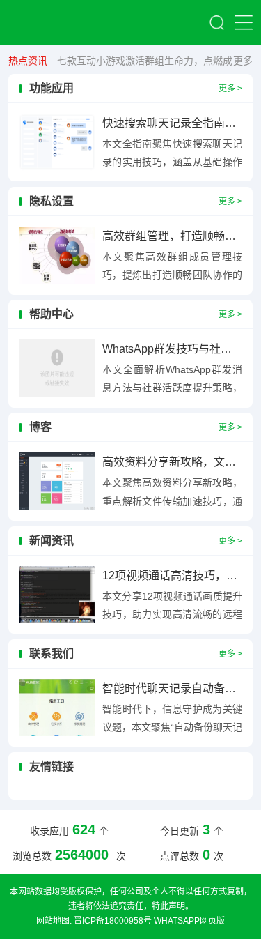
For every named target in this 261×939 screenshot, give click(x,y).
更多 (243, 60)
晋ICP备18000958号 (113, 921)
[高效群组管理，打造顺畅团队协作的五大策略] (57, 255)
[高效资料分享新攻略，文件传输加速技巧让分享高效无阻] (57, 481)
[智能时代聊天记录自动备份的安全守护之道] (57, 708)
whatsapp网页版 (189, 921)
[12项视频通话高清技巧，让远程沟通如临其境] (57, 595)
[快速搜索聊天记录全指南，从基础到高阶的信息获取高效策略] (57, 142)
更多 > (230, 88)
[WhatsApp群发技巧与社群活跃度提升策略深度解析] (57, 368)
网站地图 (53, 921)
